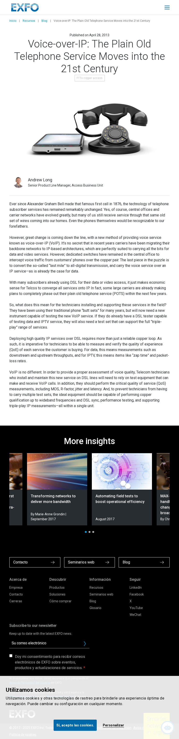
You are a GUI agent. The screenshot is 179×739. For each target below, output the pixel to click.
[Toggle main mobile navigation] (167, 7)
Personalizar (113, 725)
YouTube (136, 608)
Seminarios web (101, 594)
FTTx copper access (90, 78)
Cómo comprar (60, 601)
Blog (44, 20)
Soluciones (57, 594)
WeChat (135, 615)
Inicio (12, 20)
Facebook (137, 594)
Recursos (29, 20)
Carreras (15, 601)
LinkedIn (136, 587)
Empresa (16, 587)
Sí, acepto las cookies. (75, 725)
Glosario (95, 608)
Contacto (16, 594)
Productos (57, 587)
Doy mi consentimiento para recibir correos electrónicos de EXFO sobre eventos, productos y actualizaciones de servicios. (50, 662)
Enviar (85, 643)
